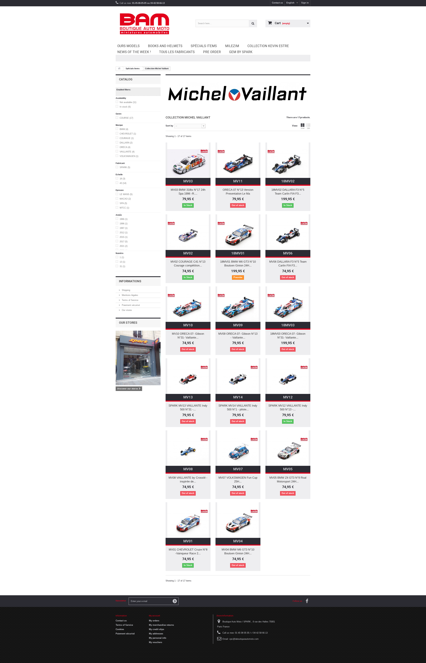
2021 (123, 246)
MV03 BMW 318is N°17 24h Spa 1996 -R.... (188, 191)
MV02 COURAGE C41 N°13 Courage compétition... (188, 263)
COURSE (126, 118)
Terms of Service (129, 300)
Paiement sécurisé (130, 305)
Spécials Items (204, 46)
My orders (154, 620)
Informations (130, 281)
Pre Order (212, 52)
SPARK (125, 167)
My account (154, 615)
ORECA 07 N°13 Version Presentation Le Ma (238, 191)
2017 (123, 241)
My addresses (156, 633)
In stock (125, 107)
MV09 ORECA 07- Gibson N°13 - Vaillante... (237, 335)
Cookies (120, 629)
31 (122, 266)
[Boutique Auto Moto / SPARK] (146, 24)
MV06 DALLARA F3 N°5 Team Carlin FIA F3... (288, 263)
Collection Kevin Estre (268, 46)
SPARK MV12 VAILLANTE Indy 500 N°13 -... (287, 407)
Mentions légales (129, 295)
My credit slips (156, 629)
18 (122, 178)
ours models (128, 46)
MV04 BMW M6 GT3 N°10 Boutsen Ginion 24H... (238, 551)
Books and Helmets (165, 46)
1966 (123, 219)
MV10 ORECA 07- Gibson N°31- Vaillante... (188, 335)
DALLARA (126, 142)
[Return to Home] (119, 69)
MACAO (125, 199)
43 (123, 183)
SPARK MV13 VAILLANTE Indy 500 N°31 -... (188, 407)
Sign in (305, 2)
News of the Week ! (134, 52)
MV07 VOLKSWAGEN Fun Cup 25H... (237, 479)
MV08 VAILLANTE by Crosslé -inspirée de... (188, 479)
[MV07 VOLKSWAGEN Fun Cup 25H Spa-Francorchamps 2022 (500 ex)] (237, 451)
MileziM (232, 46)
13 (122, 262)
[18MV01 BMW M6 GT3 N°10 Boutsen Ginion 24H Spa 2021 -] (237, 235)
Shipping (125, 290)
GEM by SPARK (240, 52)
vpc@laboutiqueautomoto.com (244, 639)
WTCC (124, 208)
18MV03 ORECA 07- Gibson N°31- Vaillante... (287, 335)
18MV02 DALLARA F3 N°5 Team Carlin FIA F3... (287, 191)
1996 (123, 223)
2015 (123, 237)
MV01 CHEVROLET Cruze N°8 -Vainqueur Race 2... (188, 551)
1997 (123, 228)
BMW (124, 129)
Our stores (126, 310)
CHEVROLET (128, 133)
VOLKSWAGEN (129, 156)
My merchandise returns (161, 625)
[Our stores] (138, 358)
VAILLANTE (127, 151)
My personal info (157, 638)
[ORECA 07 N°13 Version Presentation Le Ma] (237, 163)
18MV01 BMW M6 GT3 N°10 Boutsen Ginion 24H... (238, 263)
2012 (123, 232)
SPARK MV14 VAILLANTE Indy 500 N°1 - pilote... (237, 407)
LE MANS (126, 194)
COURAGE (127, 138)
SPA (123, 203)
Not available (128, 102)
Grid (302, 128)
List (308, 128)
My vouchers (155, 642)
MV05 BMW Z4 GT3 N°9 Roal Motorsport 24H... (287, 479)
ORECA (125, 147)
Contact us (277, 2)
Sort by (169, 125)
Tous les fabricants (177, 52)
